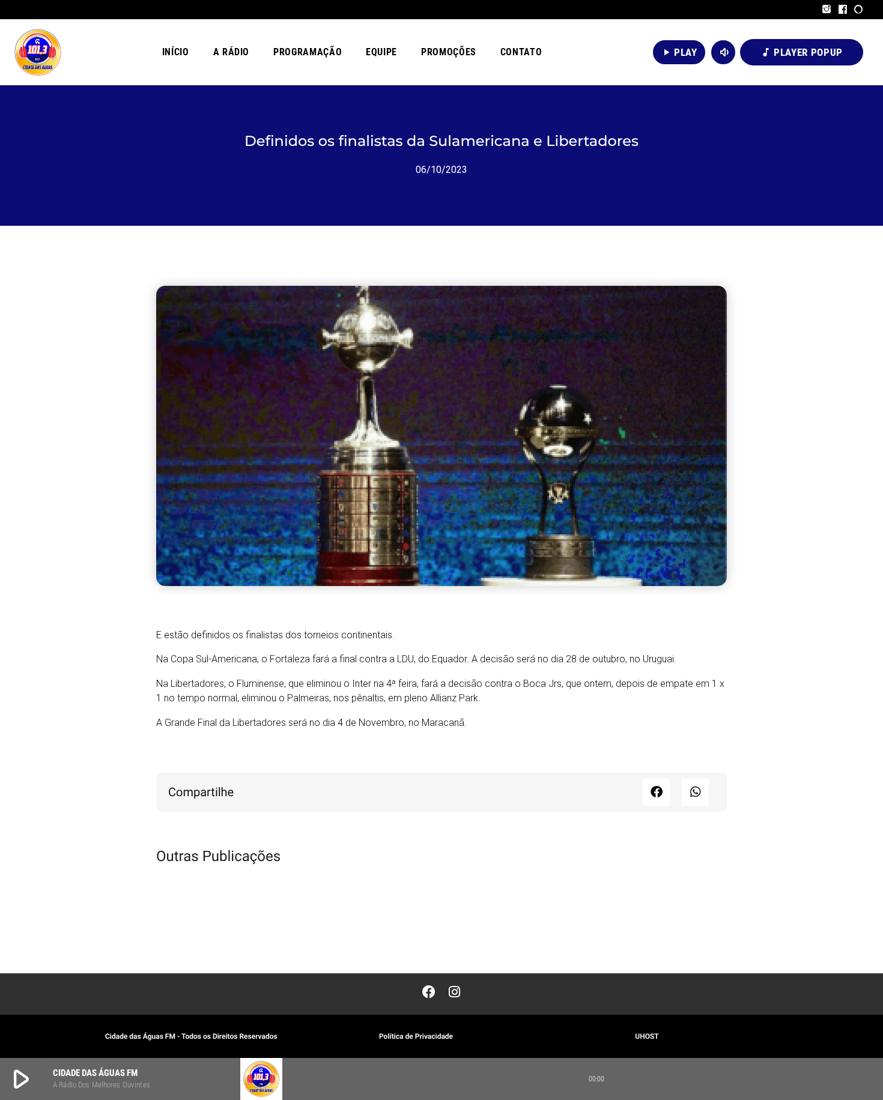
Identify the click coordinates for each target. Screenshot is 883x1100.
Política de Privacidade (416, 1036)
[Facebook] (843, 10)
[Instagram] (827, 10)
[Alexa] (859, 10)
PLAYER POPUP (801, 52)
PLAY (679, 52)
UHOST (646, 1036)
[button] (656, 792)
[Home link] (38, 52)
